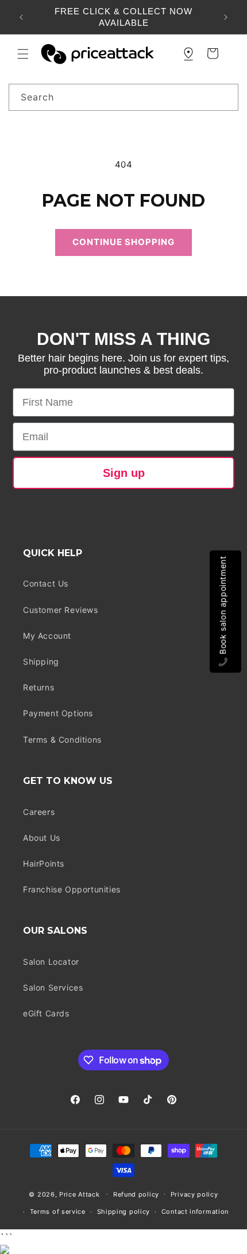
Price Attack (79, 1194)
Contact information (195, 1212)
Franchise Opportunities (72, 889)
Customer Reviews (60, 610)
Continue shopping (123, 241)
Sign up (124, 473)
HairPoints (43, 863)
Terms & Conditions (62, 739)
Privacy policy (194, 1194)
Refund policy (136, 1194)
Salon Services (53, 987)
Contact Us (45, 583)
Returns (38, 687)
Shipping (41, 661)
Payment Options (58, 713)
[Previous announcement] (21, 17)
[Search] (225, 97)
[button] (23, 54)
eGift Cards (46, 1013)
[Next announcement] (225, 17)
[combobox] (123, 97)
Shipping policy (123, 1212)
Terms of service (58, 1212)
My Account (47, 635)
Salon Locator (51, 961)
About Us (41, 838)
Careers (39, 812)
